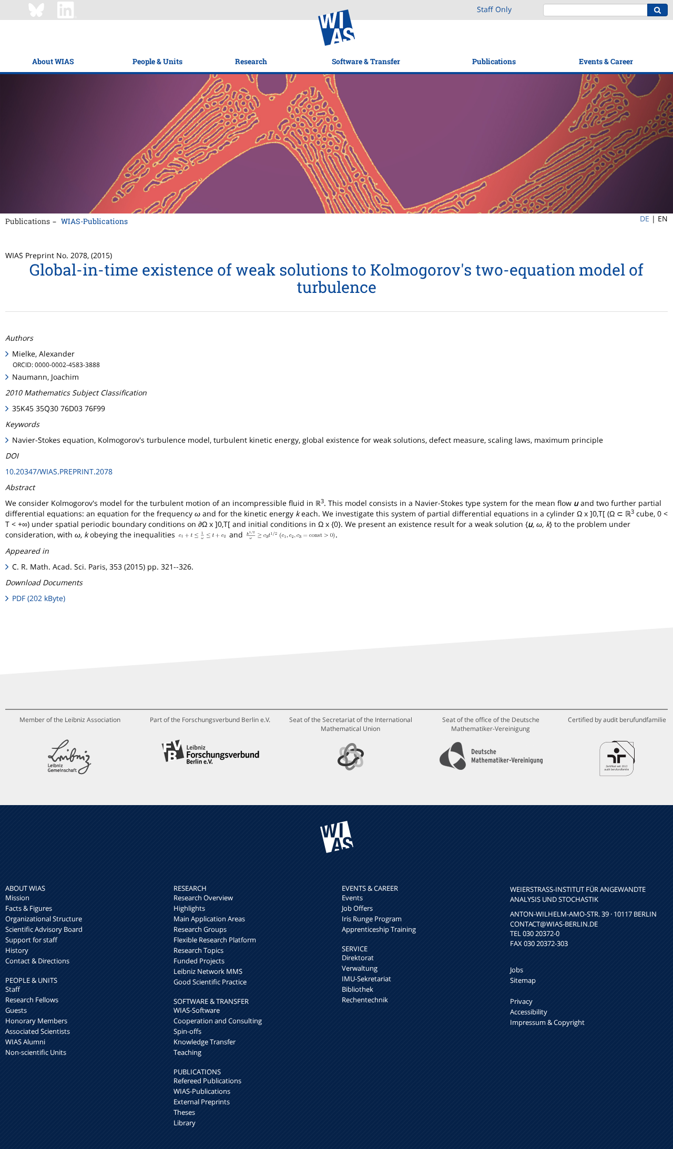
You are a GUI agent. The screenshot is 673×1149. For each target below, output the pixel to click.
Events (352, 897)
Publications (494, 61)
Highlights (189, 908)
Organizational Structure (43, 918)
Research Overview (203, 897)
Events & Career (606, 61)
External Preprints (202, 1101)
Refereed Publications (207, 1080)
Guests (16, 1010)
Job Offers (357, 908)
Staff (12, 989)
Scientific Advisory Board (44, 929)
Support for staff (31, 939)
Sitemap (523, 980)
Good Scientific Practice (210, 982)
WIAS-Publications (94, 221)
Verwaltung (360, 968)
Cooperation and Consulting (218, 1020)
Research (251, 61)
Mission (17, 897)
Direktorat (358, 957)
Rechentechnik (365, 999)
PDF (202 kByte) (38, 598)
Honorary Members (36, 1020)
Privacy (521, 1001)
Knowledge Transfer (205, 1041)
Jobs (516, 969)
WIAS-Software (197, 1010)
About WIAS (53, 61)
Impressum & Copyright (547, 1022)
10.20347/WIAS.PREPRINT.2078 (59, 471)
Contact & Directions (37, 960)
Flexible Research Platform (215, 939)
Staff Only (494, 9)
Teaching (187, 1052)
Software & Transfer (366, 61)
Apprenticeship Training (379, 929)
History (16, 950)
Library (185, 1122)
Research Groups (200, 929)
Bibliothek (357, 989)
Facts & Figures (28, 908)
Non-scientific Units (35, 1052)
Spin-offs (187, 1031)
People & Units (157, 61)
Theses (184, 1112)
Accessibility (528, 1011)
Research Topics (198, 950)
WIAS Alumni (25, 1041)
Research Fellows (31, 999)
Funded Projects (199, 960)
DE (644, 218)
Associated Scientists (37, 1031)
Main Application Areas (209, 918)
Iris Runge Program (372, 918)
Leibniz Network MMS (208, 971)
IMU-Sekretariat (366, 978)
